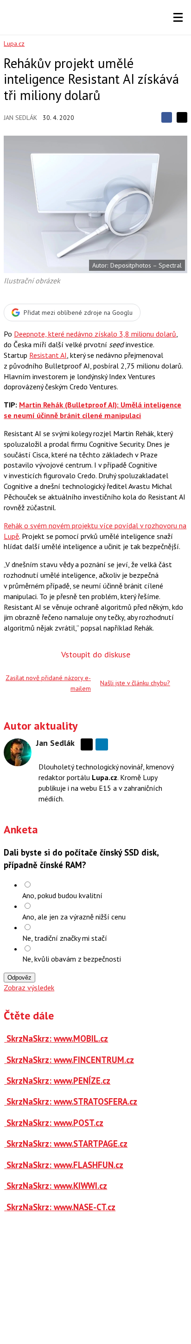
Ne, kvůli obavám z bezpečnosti (71, 958)
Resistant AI (48, 355)
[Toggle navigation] (178, 17)
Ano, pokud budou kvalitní (62, 895)
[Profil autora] (18, 752)
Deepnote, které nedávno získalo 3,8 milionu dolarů (95, 333)
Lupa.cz (14, 43)
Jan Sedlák (20, 117)
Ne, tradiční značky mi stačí (64, 938)
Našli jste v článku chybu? (135, 683)
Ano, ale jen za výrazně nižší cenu (74, 916)
